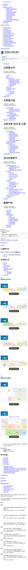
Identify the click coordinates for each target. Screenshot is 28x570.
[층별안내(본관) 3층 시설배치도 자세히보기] (14, 329)
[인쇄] (5, 256)
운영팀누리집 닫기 (8, 21)
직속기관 (3, 478)
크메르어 (11, 41)
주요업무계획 (9, 78)
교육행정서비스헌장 (11, 165)
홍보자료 (8, 225)
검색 (10, 236)
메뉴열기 (7, 231)
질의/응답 (8, 226)
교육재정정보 (9, 214)
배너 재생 (5, 461)
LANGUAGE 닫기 (5, 48)
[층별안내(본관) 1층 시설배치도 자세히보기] (14, 369)
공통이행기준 (12, 168)
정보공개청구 (12, 185)
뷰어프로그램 (6, 487)
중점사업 (11, 85)
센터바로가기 (4, 242)
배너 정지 (5, 459)
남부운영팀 (9, 16)
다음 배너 (5, 462)
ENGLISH (5, 22)
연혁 (7, 76)
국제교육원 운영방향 (14, 82)
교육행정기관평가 (11, 88)
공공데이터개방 (10, 195)
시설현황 (11, 93)
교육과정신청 (9, 143)
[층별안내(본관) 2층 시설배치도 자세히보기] (14, 349)
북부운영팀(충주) (10, 13)
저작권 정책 (6, 490)
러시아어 (11, 33)
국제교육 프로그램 (14, 109)
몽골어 (9, 36)
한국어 (9, 27)
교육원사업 (6, 96)
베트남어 (11, 35)
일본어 (9, 32)
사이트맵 (3, 229)
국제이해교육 (9, 112)
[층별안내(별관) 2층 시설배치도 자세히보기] (14, 405)
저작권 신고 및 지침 (8, 489)
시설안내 (8, 90)
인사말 (8, 75)
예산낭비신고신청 (13, 191)
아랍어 (9, 39)
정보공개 (8, 180)
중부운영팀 (9, 18)
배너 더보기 (6, 464)
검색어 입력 (5, 58)
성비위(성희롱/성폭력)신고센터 (17, 192)
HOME (2, 252)
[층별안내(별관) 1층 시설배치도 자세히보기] (14, 437)
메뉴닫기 (3, 245)
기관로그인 (9, 240)
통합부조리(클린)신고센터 (16, 189)
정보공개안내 (12, 182)
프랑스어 (11, 45)
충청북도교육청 (5, 483)
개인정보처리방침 (8, 486)
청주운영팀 (9, 10)
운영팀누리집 (8, 7)
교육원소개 (6, 63)
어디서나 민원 (12, 177)
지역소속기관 (4, 475)
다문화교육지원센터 (11, 12)
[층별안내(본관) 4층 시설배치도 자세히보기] (14, 311)
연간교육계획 (9, 131)
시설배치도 (12, 91)
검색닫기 (3, 238)
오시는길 (8, 94)
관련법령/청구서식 (14, 183)
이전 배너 (5, 458)
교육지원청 (3, 480)
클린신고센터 (9, 188)
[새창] (8, 466)
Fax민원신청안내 (13, 174)
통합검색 (5, 4)
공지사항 (8, 210)
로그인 (5, 6)
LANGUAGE (5, 25)
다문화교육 (12, 116)
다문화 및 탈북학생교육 (12, 115)
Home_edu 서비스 (13, 176)
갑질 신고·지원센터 (14, 194)
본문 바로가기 (7, 1)
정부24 (11, 179)
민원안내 (8, 171)
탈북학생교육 (12, 118)
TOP (2, 502)
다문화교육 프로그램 (14, 110)
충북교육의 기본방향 (14, 79)
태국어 (9, 44)
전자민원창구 (6, 154)
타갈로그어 (13, 42)
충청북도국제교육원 (11, 9)
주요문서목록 (12, 186)
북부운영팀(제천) (10, 15)
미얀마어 (11, 38)
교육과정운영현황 (11, 142)
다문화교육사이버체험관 (12, 19)
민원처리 (11, 173)
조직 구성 (8, 87)
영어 (8, 29)
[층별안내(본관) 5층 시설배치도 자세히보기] (14, 294)
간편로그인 (3, 240)
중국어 (9, 30)
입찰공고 (8, 213)
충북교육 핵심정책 (14, 81)
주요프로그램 (9, 107)
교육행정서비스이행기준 (15, 170)
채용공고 (8, 211)
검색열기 (3, 231)
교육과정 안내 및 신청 (9, 119)
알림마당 (5, 198)
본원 (10, 216)
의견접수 (8, 197)
